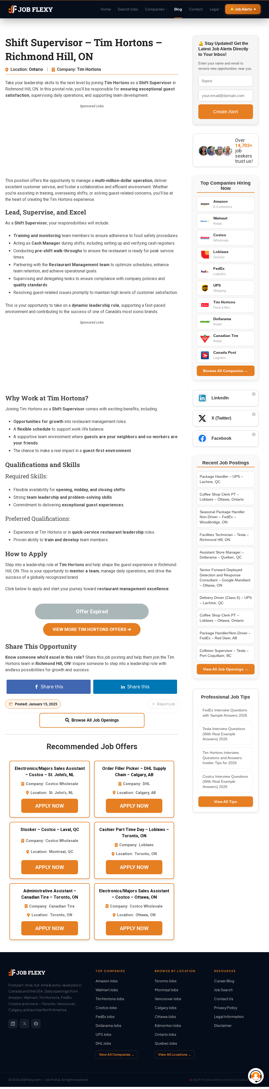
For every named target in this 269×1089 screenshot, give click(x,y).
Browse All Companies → (225, 371)
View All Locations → (174, 1054)
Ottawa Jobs (165, 1016)
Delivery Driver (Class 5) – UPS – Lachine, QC (226, 600)
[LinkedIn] (12, 1023)
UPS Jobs (103, 1034)
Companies (156, 9)
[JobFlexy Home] (30, 9)
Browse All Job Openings (95, 720)
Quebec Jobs (166, 1043)
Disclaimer (223, 1025)
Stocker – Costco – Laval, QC (49, 829)
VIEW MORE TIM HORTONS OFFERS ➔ (92, 629)
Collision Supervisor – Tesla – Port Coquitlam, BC (224, 653)
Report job (166, 704)
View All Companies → (116, 1054)
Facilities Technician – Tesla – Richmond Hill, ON (224, 537)
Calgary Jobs (166, 1007)
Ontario (36, 69)
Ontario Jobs (165, 1034)
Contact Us (223, 998)
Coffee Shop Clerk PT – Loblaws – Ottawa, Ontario (222, 497)
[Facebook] (36, 1023)
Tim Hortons (89, 69)
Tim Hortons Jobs (110, 998)
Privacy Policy (225, 1007)
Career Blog (224, 981)
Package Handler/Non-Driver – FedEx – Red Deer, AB (225, 635)
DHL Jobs (103, 1043)
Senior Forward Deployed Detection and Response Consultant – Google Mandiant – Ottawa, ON (225, 577)
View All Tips (225, 802)
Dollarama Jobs (108, 1025)
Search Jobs (128, 9)
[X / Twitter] (24, 1023)
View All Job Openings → (225, 669)
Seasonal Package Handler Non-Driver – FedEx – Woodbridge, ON (222, 517)
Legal (216, 9)
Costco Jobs (106, 1007)
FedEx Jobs (105, 1016)
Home (106, 9)
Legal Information (229, 1016)
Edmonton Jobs (168, 1025)
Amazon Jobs (107, 981)
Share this (52, 686)
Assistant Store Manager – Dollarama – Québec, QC (222, 555)
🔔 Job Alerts (241, 9)
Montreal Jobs (166, 990)
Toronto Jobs (166, 981)
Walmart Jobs (107, 990)
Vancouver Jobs (168, 998)
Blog (178, 9)
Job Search (223, 990)
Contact (196, 9)
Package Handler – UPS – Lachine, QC (221, 479)
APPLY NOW (49, 806)
